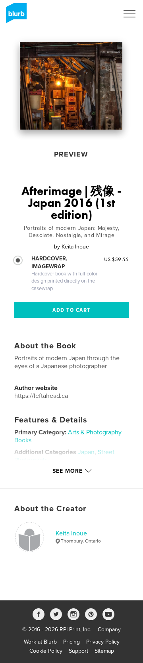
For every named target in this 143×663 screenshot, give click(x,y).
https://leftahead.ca (41, 396)
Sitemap (104, 651)
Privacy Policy (103, 641)
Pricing (71, 641)
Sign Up (98, 14)
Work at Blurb (40, 641)
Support (78, 651)
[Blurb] (15, 16)
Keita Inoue (71, 533)
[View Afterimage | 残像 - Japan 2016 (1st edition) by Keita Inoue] (71, 86)
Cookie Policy (45, 651)
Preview (71, 154)
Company (109, 629)
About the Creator (50, 509)
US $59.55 (116, 259)
